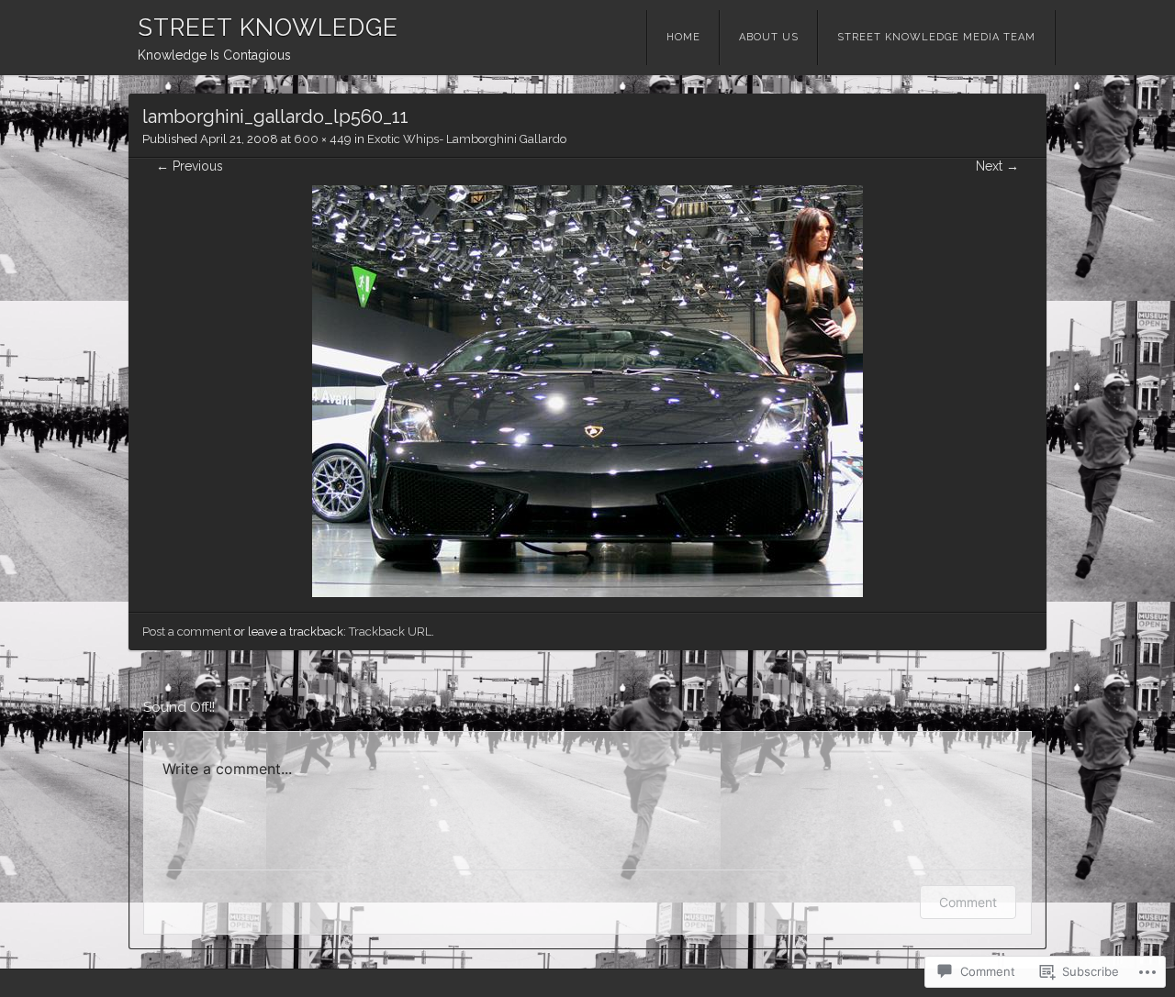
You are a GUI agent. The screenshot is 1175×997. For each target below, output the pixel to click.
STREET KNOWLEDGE (268, 27)
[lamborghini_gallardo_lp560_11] (587, 592)
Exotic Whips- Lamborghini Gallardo (466, 139)
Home (683, 37)
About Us (769, 37)
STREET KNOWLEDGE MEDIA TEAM (936, 37)
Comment (968, 902)
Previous (189, 166)
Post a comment (186, 631)
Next (997, 166)
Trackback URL (390, 631)
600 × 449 (323, 139)
